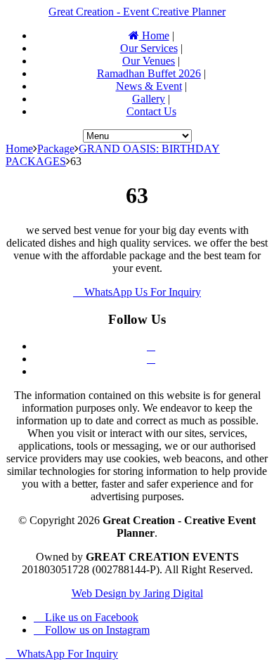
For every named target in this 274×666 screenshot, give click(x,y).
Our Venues (148, 61)
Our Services (149, 48)
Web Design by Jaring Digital (137, 593)
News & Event (149, 86)
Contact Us (151, 111)
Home (154, 35)
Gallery (148, 99)
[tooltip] (151, 346)
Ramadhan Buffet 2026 (149, 73)
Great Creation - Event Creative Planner (137, 12)
